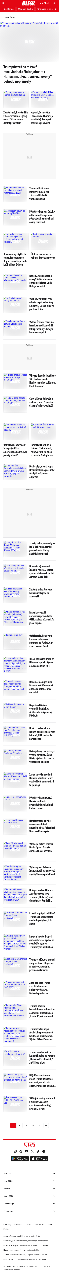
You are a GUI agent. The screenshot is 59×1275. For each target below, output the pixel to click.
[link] (15, 1152)
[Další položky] (55, 9)
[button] (20, 1159)
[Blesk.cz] (28, 3)
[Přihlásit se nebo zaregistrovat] (54, 3)
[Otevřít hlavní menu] (3, 3)
